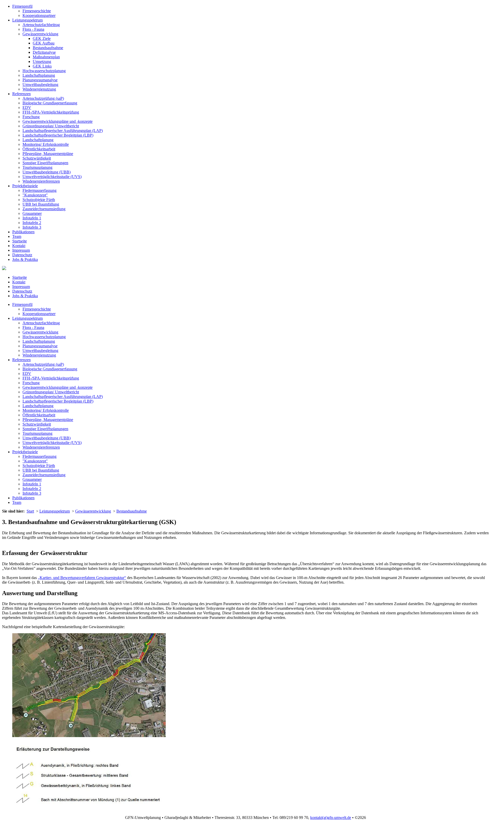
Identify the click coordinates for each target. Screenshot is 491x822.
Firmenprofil (22, 6)
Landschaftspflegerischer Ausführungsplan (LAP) (63, 130)
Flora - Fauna (33, 29)
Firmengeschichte (37, 11)
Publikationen (23, 232)
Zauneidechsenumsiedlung (44, 209)
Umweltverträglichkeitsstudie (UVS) (52, 176)
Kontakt (18, 245)
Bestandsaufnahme (48, 48)
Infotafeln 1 (32, 218)
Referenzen (21, 94)
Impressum (21, 250)
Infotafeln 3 (32, 227)
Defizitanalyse (44, 52)
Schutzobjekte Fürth (39, 199)
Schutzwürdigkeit (37, 158)
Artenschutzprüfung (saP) (43, 98)
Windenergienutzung (39, 89)
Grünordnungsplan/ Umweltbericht (51, 126)
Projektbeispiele (25, 186)
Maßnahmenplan (46, 57)
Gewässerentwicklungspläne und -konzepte (58, 121)
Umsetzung (42, 61)
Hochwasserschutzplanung (44, 71)
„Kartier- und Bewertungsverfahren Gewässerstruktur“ (82, 577)
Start (30, 511)
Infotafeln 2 (32, 222)
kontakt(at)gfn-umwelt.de (330, 817)
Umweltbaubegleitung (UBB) (47, 172)
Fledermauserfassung (40, 190)
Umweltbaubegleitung (40, 84)
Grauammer (32, 213)
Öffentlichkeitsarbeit (39, 149)
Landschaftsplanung (39, 75)
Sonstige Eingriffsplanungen (45, 163)
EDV (27, 107)
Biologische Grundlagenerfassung (50, 103)
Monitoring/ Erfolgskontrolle (46, 144)
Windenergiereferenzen (41, 181)
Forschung (31, 117)
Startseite (19, 241)
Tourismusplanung (37, 167)
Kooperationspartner (39, 15)
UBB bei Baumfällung (41, 204)
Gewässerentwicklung (40, 34)
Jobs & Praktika (25, 259)
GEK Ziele (42, 38)
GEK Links (42, 66)
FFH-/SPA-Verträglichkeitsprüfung (51, 112)
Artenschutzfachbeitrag (41, 25)
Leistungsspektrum (27, 20)
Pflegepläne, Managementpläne (48, 153)
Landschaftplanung (38, 140)
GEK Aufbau (43, 43)
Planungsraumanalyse (40, 80)
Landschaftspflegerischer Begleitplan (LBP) (58, 135)
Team (16, 236)
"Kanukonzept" (35, 195)
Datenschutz (22, 255)
